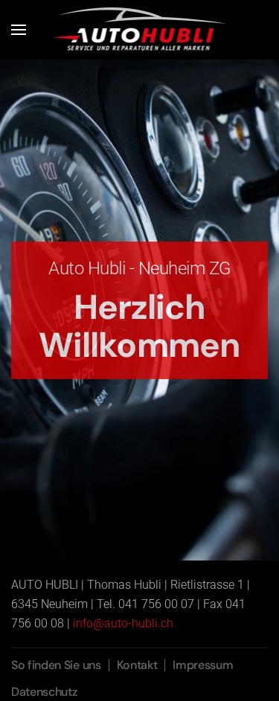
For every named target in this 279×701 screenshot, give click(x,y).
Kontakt (137, 665)
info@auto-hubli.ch (123, 623)
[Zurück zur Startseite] (139, 29)
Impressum (203, 665)
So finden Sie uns (56, 665)
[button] (18, 29)
